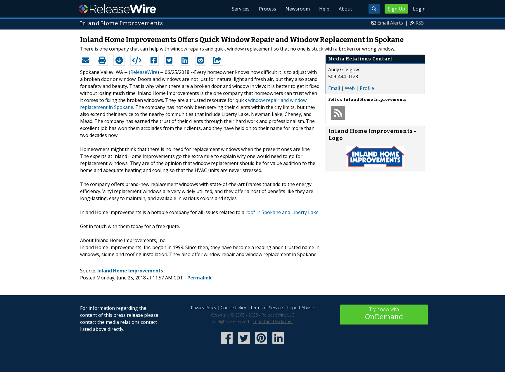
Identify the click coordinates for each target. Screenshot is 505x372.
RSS (420, 23)
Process (267, 9)
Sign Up (396, 9)
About (345, 9)
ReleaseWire (117, 9)
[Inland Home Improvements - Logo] (375, 165)
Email (334, 88)
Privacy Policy (203, 307)
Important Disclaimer (273, 321)
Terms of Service (266, 307)
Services (241, 9)
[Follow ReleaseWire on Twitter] (244, 344)
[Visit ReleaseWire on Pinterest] (261, 344)
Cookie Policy (233, 307)
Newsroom (298, 9)
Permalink (199, 277)
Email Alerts (390, 23)
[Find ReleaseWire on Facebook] (227, 344)
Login (419, 9)
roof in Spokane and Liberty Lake (282, 212)
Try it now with (384, 313)
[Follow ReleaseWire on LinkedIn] (278, 344)
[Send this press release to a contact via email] (85, 60)
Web (350, 88)
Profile (367, 88)
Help (324, 9)
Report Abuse (300, 307)
